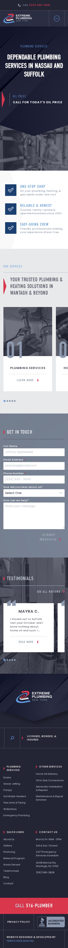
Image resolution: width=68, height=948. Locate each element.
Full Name (11, 446)
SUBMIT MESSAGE (48, 537)
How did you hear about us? (23, 487)
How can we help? (16, 500)
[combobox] (34, 493)
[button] (56, 18)
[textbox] (30, 493)
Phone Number (14, 473)
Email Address (14, 459)
